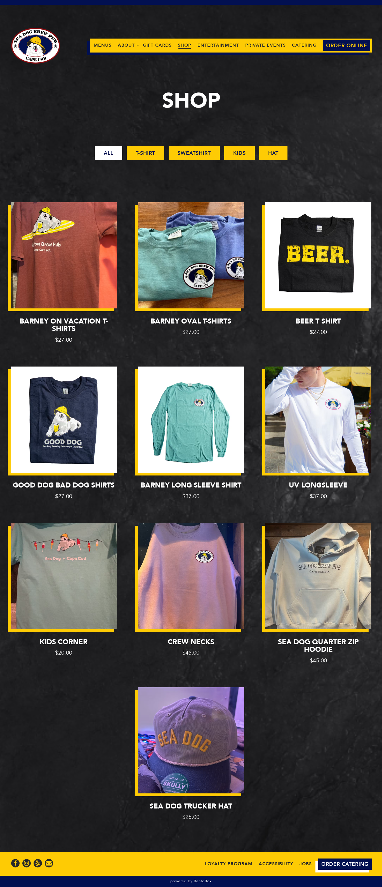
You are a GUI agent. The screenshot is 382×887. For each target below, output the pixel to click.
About (127, 45)
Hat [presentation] (273, 153)
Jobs (306, 864)
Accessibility (276, 864)
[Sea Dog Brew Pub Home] (36, 45)
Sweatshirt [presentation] (194, 153)
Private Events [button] (265, 45)
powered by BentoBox (191, 881)
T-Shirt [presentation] (145, 153)
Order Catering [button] (345, 864)
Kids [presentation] (239, 153)
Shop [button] (184, 45)
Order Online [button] (346, 45)
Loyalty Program (229, 864)
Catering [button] (304, 45)
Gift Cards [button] (157, 45)
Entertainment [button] (218, 45)
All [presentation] (108, 153)
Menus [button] (103, 45)
